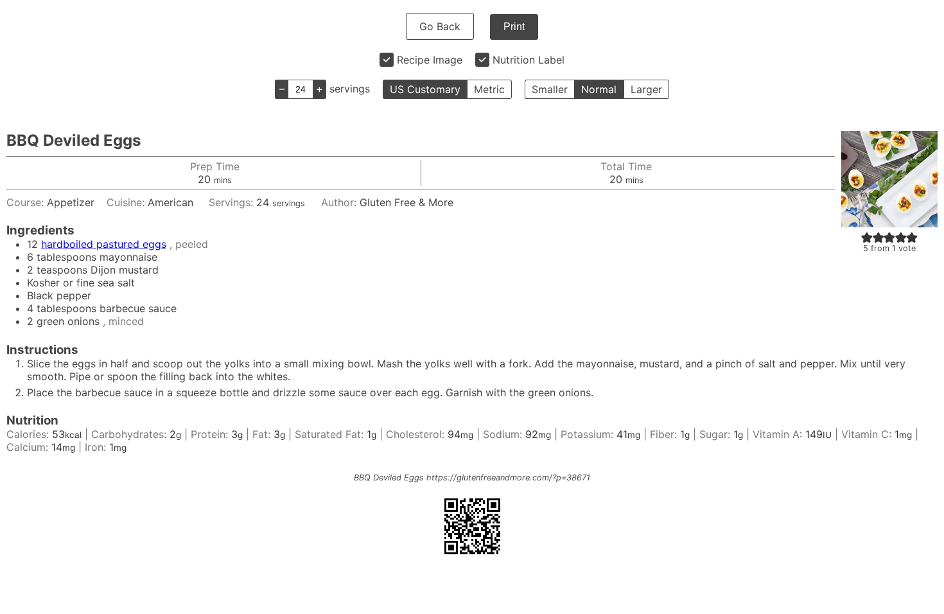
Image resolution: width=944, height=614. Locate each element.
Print (514, 26)
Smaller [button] (550, 89)
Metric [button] (489, 89)
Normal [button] (598, 89)
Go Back (439, 26)
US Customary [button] (425, 89)
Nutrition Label (528, 59)
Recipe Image (429, 59)
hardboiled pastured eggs (103, 244)
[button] (867, 237)
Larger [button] (646, 89)
